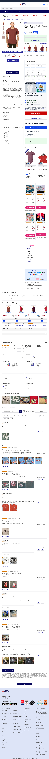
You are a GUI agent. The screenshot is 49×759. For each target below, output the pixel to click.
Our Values (38, 736)
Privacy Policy (38, 744)
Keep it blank (6, 418)
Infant (25, 718)
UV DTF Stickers (16, 718)
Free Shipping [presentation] (25, 15)
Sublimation (29, 255)
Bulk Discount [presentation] (15, 15)
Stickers (29, 253)
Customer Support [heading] (40, 708)
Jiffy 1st (21, 312)
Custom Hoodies (16, 726)
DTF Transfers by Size (17, 715)
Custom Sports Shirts (17, 732)
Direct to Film (6, 415)
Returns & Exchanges (40, 728)
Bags (3, 736)
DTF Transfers (16, 713)
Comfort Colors (27, 724)
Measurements (13, 123)
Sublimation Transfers (17, 716)
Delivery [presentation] (44, 15)
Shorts (3, 731)
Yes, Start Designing (35, 127)
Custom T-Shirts (16, 724)
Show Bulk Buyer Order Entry (24, 684)
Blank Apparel (5, 710)
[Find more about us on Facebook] (3, 698)
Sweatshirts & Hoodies (6, 713)
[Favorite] (21, 22)
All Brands (26, 729)
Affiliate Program (39, 737)
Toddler (25, 716)
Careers (37, 734)
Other (12, 418)
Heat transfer (20, 415)
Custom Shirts (16, 723)
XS (27, 63)
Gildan (25, 721)
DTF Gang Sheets (16, 719)
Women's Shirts (5, 723)
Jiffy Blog (37, 739)
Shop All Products (27, 730)
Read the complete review (7, 556)
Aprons (3, 745)
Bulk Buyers (12, 60)
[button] (1, 4)
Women (25, 711)
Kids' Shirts (4, 724)
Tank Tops (4, 716)
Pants (3, 728)
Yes (39, 431)
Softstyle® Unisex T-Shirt (19, 325)
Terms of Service (39, 745)
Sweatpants (4, 730)
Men (25, 713)
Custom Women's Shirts (18, 731)
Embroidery (27, 415)
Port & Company (27, 727)
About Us (37, 733)
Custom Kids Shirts (17, 729)
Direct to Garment (34, 415)
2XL (33, 72)
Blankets (3, 747)
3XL (38, 72)
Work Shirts (4, 719)
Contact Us (38, 720)
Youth (25, 715)
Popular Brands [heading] (28, 719)
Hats (3, 735)
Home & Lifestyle (5, 742)
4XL (44, 72)
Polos (3, 715)
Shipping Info (38, 727)
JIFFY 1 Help (38, 722)
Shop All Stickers (29, 260)
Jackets (3, 718)
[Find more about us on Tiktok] (7, 698)
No (42, 431)
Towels (3, 744)
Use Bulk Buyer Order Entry (12, 72)
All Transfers (15, 711)
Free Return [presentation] (35, 15)
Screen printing (13, 415)
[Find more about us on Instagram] (5, 698)
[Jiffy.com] (23, 4)
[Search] (46, 8)
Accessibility (38, 747)
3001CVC (6, 105)
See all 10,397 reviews (8, 670)
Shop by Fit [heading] (27, 708)
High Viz (3, 740)
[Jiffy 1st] (27, 67)
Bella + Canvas (27, 722)
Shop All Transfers (29, 247)
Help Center (38, 719)
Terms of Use (34, 758)
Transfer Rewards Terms (40, 748)
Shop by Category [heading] (6, 708)
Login (44, 4)
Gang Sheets (30, 257)
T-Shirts (3, 711)
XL (27, 72)
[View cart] (47, 4)
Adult (25, 710)
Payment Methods (39, 730)
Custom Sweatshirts (17, 728)
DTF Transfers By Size (30, 251)
